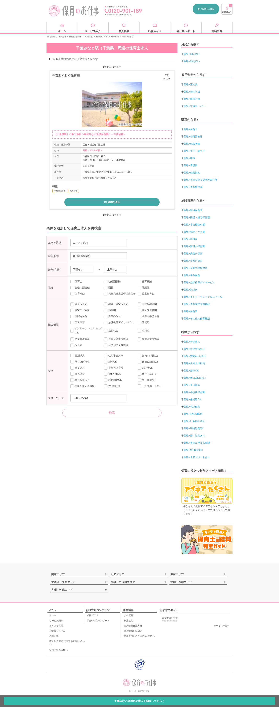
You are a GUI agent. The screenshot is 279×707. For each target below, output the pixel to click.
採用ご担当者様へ (58, 650)
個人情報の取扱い (133, 630)
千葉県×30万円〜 (190, 54)
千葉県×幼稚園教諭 (192, 136)
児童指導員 (148, 293)
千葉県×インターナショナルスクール (201, 296)
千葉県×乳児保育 (190, 406)
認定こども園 (82, 310)
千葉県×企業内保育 (192, 260)
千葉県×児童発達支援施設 (195, 304)
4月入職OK (114, 373)
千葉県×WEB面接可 (192, 450)
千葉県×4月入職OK (192, 413)
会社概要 (128, 615)
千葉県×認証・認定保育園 (195, 217)
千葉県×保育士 (189, 129)
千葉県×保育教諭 (190, 143)
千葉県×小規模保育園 (193, 392)
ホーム (52, 615)
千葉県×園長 (188, 158)
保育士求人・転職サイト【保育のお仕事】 (65, 37)
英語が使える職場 (85, 386)
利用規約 (128, 620)
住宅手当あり (115, 355)
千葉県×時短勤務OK (192, 428)
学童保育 (80, 322)
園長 (110, 287)
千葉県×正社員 (189, 84)
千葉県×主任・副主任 (193, 151)
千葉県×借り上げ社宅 (193, 363)
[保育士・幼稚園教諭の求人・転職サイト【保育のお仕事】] (74, 11)
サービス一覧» (221, 625)
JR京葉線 (115, 37)
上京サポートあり (152, 386)
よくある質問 (56, 625)
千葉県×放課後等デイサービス (198, 282)
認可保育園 (81, 304)
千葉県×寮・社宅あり (193, 435)
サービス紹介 (56, 620)
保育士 (78, 281)
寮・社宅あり (149, 379)
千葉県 (90, 37)
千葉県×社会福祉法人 (193, 421)
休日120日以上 (150, 361)
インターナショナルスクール (88, 330)
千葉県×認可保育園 (192, 210)
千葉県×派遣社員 (190, 98)
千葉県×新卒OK (190, 370)
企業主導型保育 (150, 316)
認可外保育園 (149, 310)
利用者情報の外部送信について (140, 636)
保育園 (78, 345)
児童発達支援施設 (118, 339)
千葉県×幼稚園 (189, 239)
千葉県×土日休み (190, 385)
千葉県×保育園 (189, 311)
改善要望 (53, 636)
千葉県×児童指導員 (192, 187)
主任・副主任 (82, 287)
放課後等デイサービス (120, 322)
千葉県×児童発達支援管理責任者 (199, 179)
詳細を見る (114, 202)
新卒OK (112, 361)
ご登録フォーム (57, 630)
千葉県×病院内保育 (192, 253)
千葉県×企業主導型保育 (194, 268)
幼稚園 (112, 310)
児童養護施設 (82, 339)
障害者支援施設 (150, 339)
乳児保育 (80, 373)
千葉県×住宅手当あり (193, 349)
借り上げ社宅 (82, 361)
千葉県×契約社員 (190, 91)
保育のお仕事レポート (98, 620)
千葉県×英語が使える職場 (195, 442)
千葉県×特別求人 (190, 341)
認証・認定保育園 (118, 304)
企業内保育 (114, 316)
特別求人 (80, 355)
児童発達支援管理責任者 (122, 293)
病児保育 (113, 330)
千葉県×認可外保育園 (193, 246)
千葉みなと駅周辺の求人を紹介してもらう (139, 700)
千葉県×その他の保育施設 (195, 318)
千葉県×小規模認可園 (193, 224)
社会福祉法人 (82, 379)
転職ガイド (92, 615)
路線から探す (101, 37)
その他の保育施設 (118, 345)
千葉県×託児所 (189, 289)
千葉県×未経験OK (191, 399)
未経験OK (147, 367)
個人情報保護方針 (133, 625)
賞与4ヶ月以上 (150, 355)
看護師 (145, 287)
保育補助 (80, 293)
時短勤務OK (115, 379)
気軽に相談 (207, 8)
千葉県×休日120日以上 (193, 377)
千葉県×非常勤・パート (194, 106)
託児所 (145, 322)
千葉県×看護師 (189, 165)
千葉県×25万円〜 (190, 61)
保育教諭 (147, 281)
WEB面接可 (114, 386)
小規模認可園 (149, 304)
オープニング (149, 373)
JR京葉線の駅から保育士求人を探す (76, 58)
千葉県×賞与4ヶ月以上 (193, 356)
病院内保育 (81, 316)
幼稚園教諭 (114, 281)
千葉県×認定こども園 (193, 231)
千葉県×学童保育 (190, 275)
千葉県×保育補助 (190, 172)
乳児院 (145, 330)
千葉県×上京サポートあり (195, 457)
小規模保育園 (115, 367)
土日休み (80, 367)
